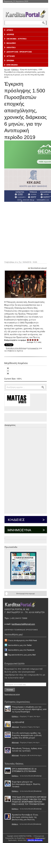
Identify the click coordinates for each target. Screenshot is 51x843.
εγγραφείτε (33, 348)
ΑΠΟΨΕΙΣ (10, 34)
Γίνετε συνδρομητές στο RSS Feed (22, 640)
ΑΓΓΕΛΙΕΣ (11, 56)
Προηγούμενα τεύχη (12, 694)
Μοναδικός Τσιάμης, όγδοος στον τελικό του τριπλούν (27, 749)
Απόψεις (15, 824)
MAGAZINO (11, 43)
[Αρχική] (25, 13)
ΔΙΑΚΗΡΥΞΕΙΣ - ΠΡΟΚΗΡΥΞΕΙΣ (19, 51)
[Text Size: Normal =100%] (8, 373)
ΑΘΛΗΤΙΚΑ (11, 47)
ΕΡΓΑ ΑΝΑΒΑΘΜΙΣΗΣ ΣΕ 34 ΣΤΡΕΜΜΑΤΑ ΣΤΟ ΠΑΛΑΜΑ (24, 769)
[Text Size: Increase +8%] (8, 368)
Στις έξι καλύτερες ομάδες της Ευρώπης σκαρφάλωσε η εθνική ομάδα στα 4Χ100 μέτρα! (26, 735)
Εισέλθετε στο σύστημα (16, 348)
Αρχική (7, 69)
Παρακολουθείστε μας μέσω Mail (22, 654)
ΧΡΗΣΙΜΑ (10, 60)
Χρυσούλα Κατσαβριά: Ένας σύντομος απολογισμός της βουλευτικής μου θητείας (25, 817)
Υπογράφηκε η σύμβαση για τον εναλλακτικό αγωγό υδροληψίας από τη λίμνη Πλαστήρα (29, 709)
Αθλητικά (15, 727)
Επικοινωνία (40, 838)
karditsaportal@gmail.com (23, 624)
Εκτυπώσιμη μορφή (39, 268)
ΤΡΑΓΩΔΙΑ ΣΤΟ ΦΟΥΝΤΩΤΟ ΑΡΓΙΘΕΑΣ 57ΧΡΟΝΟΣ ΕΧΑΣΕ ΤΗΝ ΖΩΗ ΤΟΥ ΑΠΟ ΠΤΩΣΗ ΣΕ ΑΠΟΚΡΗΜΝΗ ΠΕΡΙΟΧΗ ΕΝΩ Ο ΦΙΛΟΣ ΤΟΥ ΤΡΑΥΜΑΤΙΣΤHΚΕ (29, 800)
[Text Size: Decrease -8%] (8, 371)
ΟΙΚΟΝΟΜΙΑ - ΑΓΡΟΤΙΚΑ (16, 38)
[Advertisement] (25, 231)
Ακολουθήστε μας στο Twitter (20, 645)
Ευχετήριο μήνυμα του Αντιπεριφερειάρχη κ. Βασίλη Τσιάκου (26, 784)
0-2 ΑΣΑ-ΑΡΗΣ (18, 722)
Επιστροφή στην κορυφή (25, 593)
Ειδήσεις (15, 69)
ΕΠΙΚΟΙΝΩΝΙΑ (12, 65)
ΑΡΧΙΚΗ (10, 30)
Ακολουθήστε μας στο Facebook (21, 650)
